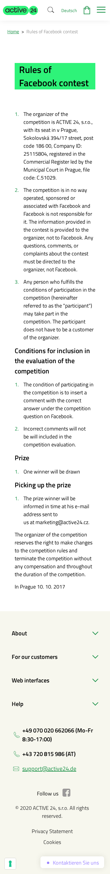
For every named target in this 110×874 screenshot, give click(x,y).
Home (13, 31)
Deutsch (69, 10)
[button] (20, 10)
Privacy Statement (52, 831)
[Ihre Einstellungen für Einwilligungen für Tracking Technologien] (10, 863)
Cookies (52, 842)
